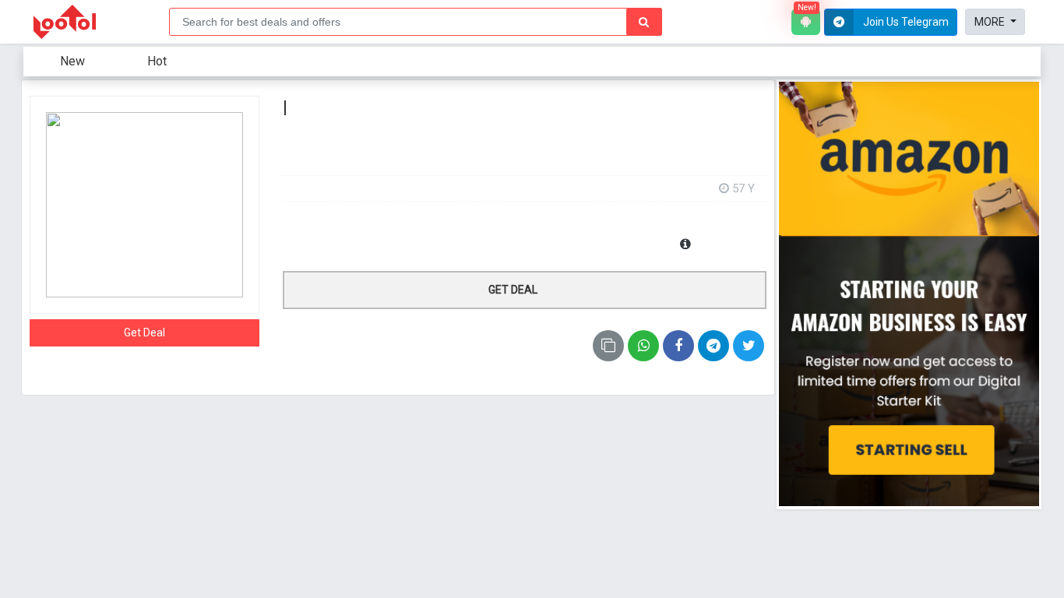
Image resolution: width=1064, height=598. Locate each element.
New (72, 61)
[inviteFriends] (713, 345)
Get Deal (144, 332)
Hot (157, 61)
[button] (890, 22)
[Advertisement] (524, 153)
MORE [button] (990, 22)
